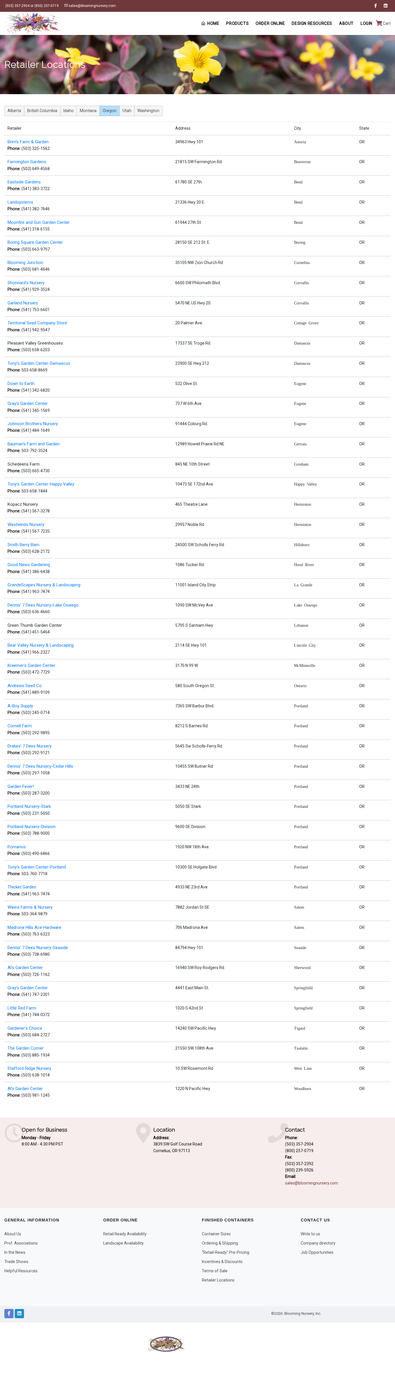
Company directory (318, 1243)
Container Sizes (216, 1234)
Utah (127, 110)
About (346, 23)
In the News (14, 1252)
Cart (386, 23)
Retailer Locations (218, 1280)
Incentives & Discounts (222, 1261)
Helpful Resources (21, 1271)
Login (366, 23)
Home (213, 23)
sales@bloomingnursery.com (92, 6)
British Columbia (42, 110)
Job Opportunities (317, 1252)
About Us (12, 1234)
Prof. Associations (21, 1243)
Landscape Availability (123, 1243)
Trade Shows (16, 1261)
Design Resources (312, 23)
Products (237, 23)
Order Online (270, 23)
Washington (148, 110)
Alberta (14, 110)
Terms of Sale (215, 1271)
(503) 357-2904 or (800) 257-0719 (31, 6)
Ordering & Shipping (220, 1243)
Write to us (310, 1234)
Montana (88, 110)
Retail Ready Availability (125, 1234)
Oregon (110, 110)
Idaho (68, 110)
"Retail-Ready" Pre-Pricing (225, 1252)
